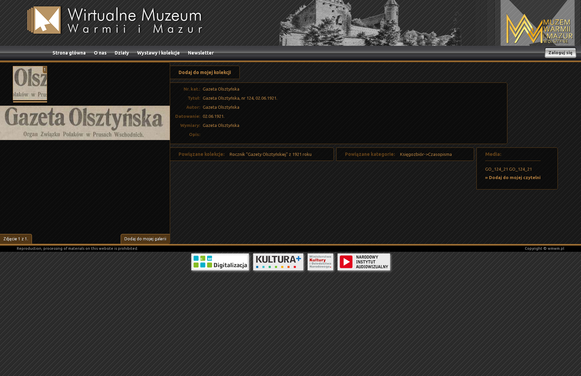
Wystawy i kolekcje (158, 53)
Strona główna (69, 53)
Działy (122, 53)
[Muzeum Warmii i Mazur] (539, 29)
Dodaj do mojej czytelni (515, 177)
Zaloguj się (560, 52)
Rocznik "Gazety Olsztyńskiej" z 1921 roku (271, 154)
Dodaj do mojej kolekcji (205, 72)
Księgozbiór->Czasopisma (426, 154)
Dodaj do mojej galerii (145, 239)
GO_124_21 (496, 169)
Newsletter (201, 53)
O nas (100, 53)
